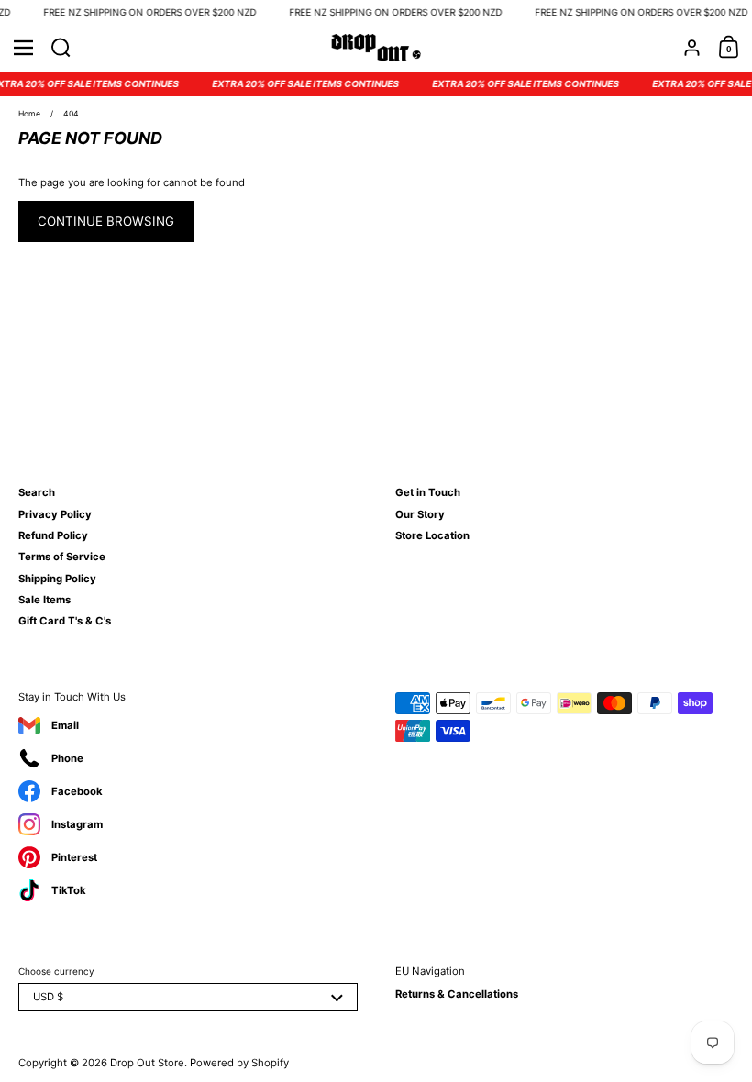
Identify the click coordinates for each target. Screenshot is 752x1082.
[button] (61, 48)
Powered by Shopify (239, 1062)
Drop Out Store (147, 1062)
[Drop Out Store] (376, 47)
